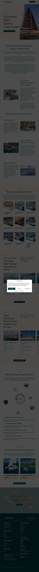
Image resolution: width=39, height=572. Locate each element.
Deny (19, 288)
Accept (12, 288)
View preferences (27, 288)
